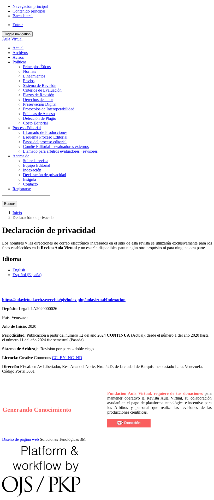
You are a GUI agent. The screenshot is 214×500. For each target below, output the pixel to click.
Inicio (17, 213)
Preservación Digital (39, 104)
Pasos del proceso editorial (45, 142)
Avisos (18, 57)
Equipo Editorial (36, 165)
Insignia (29, 179)
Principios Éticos (37, 66)
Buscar (9, 204)
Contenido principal (29, 11)
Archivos (20, 52)
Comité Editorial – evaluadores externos (56, 146)
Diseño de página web (20, 439)
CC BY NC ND (67, 357)
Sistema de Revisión (39, 85)
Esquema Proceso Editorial (45, 137)
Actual (18, 48)
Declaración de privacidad (44, 174)
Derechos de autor (38, 99)
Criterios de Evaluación (42, 90)
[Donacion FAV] (129, 426)
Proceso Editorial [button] (27, 128)
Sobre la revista (35, 160)
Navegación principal (30, 6)
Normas (29, 71)
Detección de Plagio (39, 118)
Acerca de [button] (21, 156)
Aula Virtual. (12, 39)
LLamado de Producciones (45, 132)
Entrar (18, 24)
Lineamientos (34, 76)
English (19, 270)
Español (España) (27, 274)
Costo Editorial (35, 123)
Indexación (32, 170)
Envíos (28, 81)
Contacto (30, 184)
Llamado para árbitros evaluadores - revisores (60, 151)
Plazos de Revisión (38, 95)
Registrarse (22, 189)
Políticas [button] (19, 62)
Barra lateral (23, 16)
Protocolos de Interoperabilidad (48, 109)
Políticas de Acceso (39, 113)
